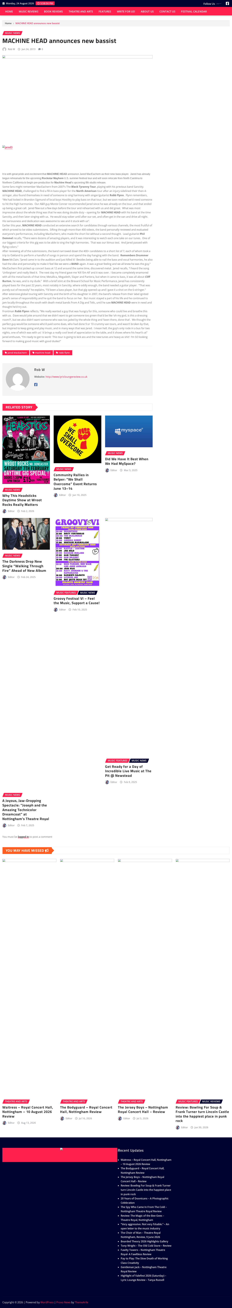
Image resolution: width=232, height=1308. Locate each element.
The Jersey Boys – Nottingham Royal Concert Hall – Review (143, 1109)
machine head (42, 352)
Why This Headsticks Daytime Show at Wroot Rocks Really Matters (22, 500)
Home (9, 11)
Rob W (11, 49)
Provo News (63, 1302)
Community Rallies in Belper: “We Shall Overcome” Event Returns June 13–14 (75, 482)
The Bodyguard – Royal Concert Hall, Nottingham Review (86, 1109)
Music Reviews (28, 11)
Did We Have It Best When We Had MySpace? (126, 461)
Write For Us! (126, 11)
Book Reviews (53, 11)
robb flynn (64, 352)
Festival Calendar (194, 11)
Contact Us (167, 11)
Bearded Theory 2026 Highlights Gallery (144, 1241)
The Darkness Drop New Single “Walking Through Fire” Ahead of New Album (24, 566)
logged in (23, 836)
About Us (147, 11)
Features (105, 11)
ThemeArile (81, 1302)
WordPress (47, 1302)
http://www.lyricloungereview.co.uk (66, 376)
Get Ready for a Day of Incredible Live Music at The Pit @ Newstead (128, 771)
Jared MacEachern (17, 352)
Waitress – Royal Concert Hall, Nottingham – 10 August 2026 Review (27, 1112)
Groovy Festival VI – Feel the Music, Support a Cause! (77, 600)
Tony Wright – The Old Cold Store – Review (146, 1245)
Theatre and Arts (81, 11)
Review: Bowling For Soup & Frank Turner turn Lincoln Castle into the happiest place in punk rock (202, 1114)
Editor (11, 511)
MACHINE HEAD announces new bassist (37, 23)
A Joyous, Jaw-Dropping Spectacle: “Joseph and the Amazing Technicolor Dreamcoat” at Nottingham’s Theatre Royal (25, 809)
